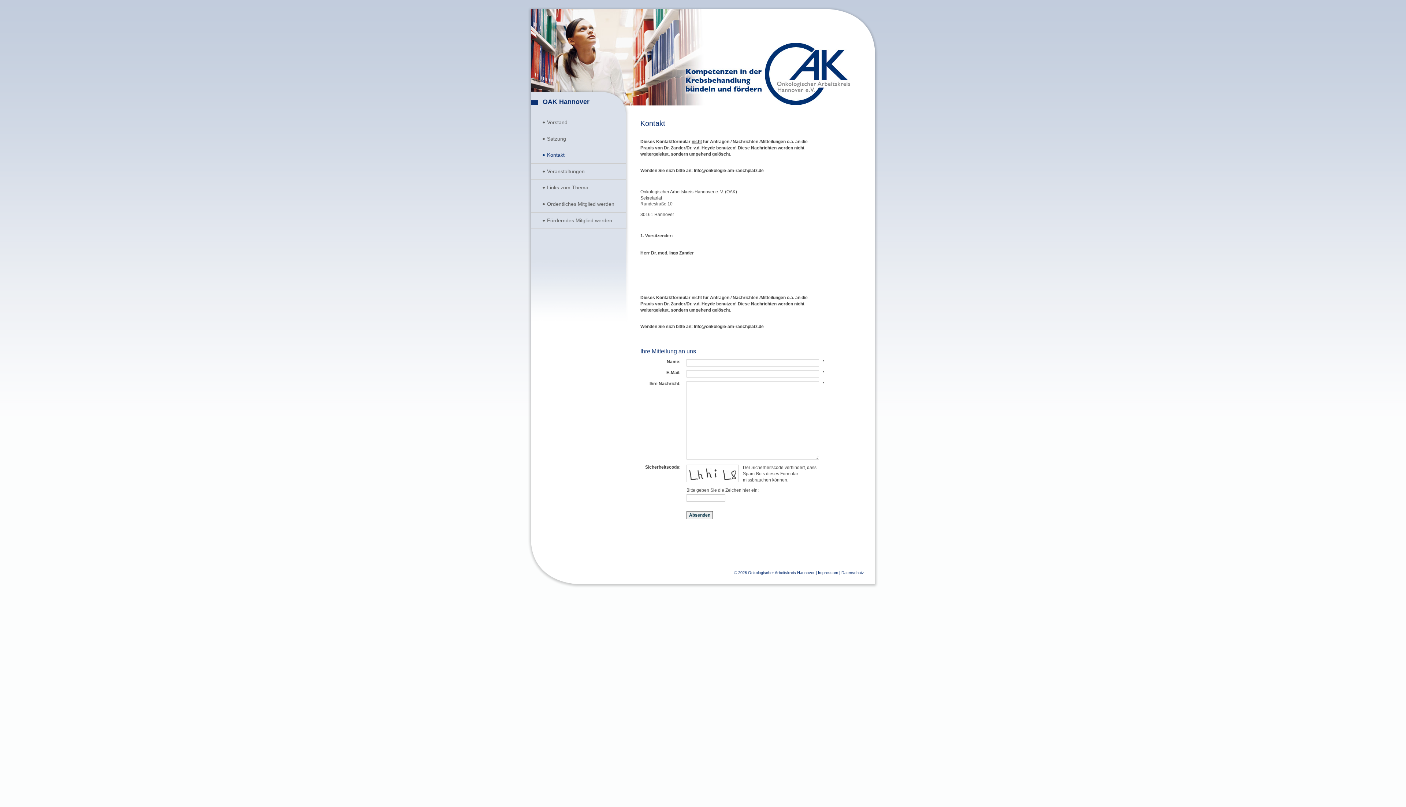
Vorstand (557, 122)
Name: (674, 361)
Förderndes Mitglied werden (579, 220)
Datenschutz (852, 572)
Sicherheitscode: (663, 467)
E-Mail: (673, 372)
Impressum (828, 572)
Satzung (556, 139)
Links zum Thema (567, 187)
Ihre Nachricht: (665, 383)
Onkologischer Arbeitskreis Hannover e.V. (807, 74)
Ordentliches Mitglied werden (580, 204)
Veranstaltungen (566, 171)
